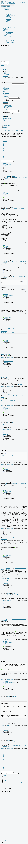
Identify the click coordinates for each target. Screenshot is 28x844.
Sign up (4, 69)
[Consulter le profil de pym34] (7, 317)
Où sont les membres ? (10, 42)
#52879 (8, 328)
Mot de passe (6, 99)
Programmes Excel (9, 32)
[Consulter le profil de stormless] (7, 164)
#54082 (8, 657)
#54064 (8, 617)
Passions (3, 676)
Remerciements (9, 26)
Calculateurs (8, 33)
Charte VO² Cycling (10, 39)
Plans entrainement (9, 34)
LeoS (4, 727)
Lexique (7, 24)
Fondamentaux (9, 11)
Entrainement (6, 9)
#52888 (8, 351)
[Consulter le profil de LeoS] (7, 729)
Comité (7, 41)
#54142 (8, 696)
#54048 (8, 593)
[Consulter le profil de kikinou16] (8, 361)
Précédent (5, 141)
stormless (5, 163)
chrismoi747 (5, 681)
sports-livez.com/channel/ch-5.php (8, 400)
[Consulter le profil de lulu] (6, 603)
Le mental (8, 23)
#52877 (8, 306)
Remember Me (4, 64)
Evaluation (8, 20)
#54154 (8, 740)
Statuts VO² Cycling (10, 40)
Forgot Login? (6, 67)
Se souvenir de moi (9, 100)
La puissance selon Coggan (11, 15)
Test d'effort (8, 14)
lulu (4, 602)
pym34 (4, 316)
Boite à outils (6, 30)
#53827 (8, 422)
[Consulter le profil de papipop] (7, 491)
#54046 (8, 566)
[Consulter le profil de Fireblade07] (8, 295)
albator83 (5, 641)
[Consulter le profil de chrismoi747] (8, 682)
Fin (3, 150)
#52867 (8, 275)
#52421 (8, 207)
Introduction (8, 10)
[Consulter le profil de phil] (6, 193)
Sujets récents (6, 88)
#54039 (8, 502)
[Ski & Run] (4, 47)
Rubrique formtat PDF (10, 27)
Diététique (8, 22)
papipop (5, 490)
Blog (10, 676)
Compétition (8, 19)
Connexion (6, 102)
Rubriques (5, 87)
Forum (4, 28)
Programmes (8, 16)
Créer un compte (6, 107)
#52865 (8, 260)
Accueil (4, 8)
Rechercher (5, 89)
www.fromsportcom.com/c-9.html (7, 332)
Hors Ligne (5, 165)
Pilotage (7, 21)
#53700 (8, 394)
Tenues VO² (8, 36)
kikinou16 (5, 359)
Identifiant (5, 97)
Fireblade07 (5, 294)
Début (4, 139)
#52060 (8, 176)
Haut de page (3, 840)
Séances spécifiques (10, 17)
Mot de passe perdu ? (7, 105)
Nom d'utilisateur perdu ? (8, 106)
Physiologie (8, 13)
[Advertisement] (9, 52)
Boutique (5, 35)
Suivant (4, 149)
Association (5, 37)
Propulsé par (12, 786)
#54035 (8, 482)
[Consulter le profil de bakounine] (8, 555)
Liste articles (5, 29)
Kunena (16, 786)
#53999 (8, 446)
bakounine (5, 554)
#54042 (8, 536)
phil (4, 192)
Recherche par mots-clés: (7, 84)
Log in (2, 65)
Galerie (7, 676)
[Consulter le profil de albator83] (8, 642)
